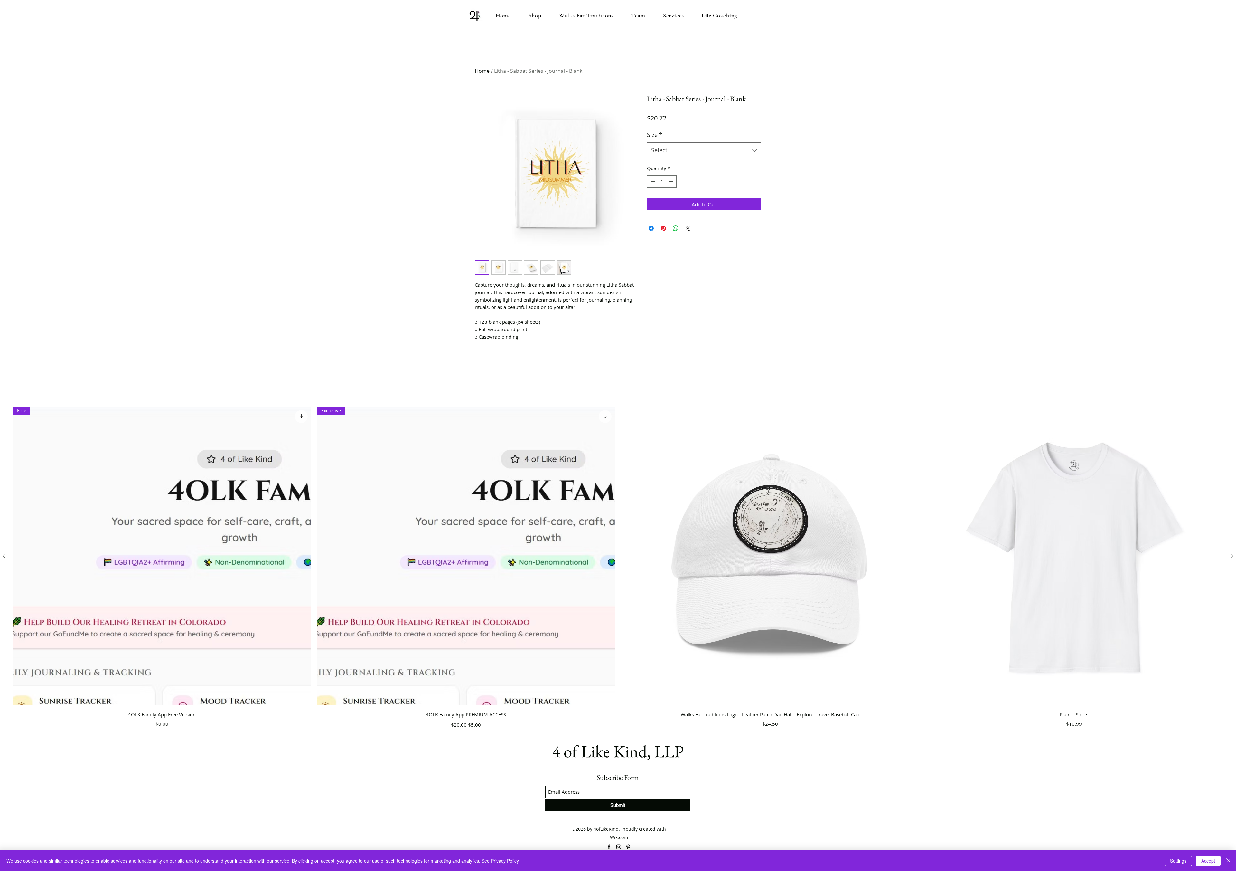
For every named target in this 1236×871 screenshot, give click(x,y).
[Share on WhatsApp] (675, 228)
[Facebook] (609, 847)
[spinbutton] (662, 181)
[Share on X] (688, 228)
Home (482, 70)
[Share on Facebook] (651, 228)
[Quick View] (770, 556)
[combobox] (704, 150)
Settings (1178, 860)
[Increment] (671, 181)
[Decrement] (652, 181)
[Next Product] (1232, 556)
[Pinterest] (628, 847)
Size (654, 135)
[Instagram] (618, 847)
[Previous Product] (4, 556)
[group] (618, 568)
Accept (1208, 860)
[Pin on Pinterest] (663, 228)
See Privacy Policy (500, 860)
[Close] (1228, 861)
